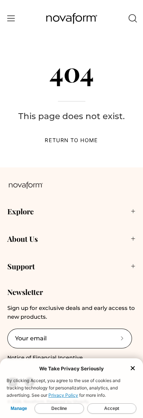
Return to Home (71, 140)
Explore (20, 211)
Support (21, 266)
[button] (132, 18)
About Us (22, 239)
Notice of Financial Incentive (45, 357)
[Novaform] (71, 18)
